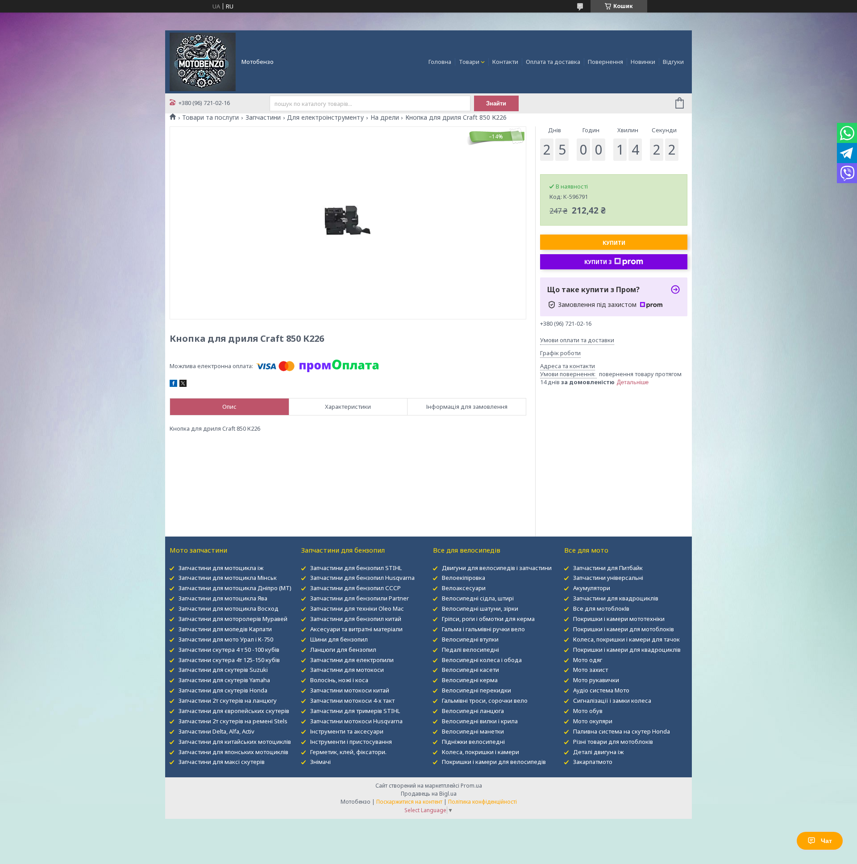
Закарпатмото (592, 762)
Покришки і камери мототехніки (619, 619)
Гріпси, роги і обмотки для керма (488, 619)
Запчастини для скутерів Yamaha (224, 680)
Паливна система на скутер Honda (621, 731)
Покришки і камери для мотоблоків (623, 629)
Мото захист (590, 670)
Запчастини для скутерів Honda (223, 690)
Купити (614, 243)
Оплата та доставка (553, 62)
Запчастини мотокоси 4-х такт (352, 700)
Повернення (605, 62)
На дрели (384, 117)
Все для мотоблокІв (601, 608)
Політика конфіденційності (482, 801)
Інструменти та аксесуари (346, 731)
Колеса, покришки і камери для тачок (626, 639)
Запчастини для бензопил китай (355, 619)
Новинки (643, 62)
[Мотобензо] (203, 61)
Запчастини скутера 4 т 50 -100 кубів (229, 650)
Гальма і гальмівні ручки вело (483, 629)
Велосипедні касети (470, 670)
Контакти (505, 62)
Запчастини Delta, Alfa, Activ (216, 731)
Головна (439, 62)
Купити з (598, 262)
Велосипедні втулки (470, 639)
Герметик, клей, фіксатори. (348, 752)
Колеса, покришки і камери (480, 752)
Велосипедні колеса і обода (482, 660)
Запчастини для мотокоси (347, 670)
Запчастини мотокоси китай (349, 690)
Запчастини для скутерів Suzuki (223, 670)
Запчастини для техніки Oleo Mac (357, 608)
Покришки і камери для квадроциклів (627, 650)
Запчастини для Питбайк (608, 568)
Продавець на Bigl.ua (429, 793)
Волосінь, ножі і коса (339, 680)
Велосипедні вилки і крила (480, 721)
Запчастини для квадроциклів (615, 598)
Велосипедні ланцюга (473, 711)
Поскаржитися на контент (409, 801)
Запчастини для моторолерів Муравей (233, 619)
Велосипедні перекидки (476, 690)
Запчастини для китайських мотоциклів (235, 742)
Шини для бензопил (339, 639)
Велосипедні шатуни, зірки (480, 608)
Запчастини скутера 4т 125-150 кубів (229, 660)
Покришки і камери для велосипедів (494, 762)
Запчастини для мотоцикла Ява (223, 598)
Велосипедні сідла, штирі (478, 598)
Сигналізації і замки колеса (612, 700)
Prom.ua (471, 785)
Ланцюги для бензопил (343, 650)
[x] (183, 385)
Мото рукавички (596, 680)
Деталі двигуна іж (598, 752)
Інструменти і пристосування (351, 742)
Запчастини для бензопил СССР (355, 588)
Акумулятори (591, 588)
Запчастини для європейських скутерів (234, 711)
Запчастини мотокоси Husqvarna (356, 721)
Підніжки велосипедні (473, 742)
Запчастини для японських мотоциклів (233, 752)
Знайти (496, 103)
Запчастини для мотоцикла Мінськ (228, 578)
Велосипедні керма (470, 680)
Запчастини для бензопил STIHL (356, 568)
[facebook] (173, 385)
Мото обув (588, 711)
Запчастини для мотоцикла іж (221, 568)
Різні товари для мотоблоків (613, 742)
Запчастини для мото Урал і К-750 (226, 639)
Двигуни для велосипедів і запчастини (497, 568)
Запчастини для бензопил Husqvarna (362, 578)
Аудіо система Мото (601, 690)
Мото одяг (587, 660)
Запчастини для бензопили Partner (359, 598)
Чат (826, 840)
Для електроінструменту (325, 117)
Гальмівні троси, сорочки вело (485, 700)
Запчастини (263, 117)
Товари (469, 62)
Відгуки (673, 62)
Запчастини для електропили (352, 660)
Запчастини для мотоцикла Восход (229, 608)
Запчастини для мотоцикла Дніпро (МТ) (235, 588)
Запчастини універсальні (608, 578)
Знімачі (320, 762)
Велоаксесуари (464, 588)
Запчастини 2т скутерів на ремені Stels (233, 721)
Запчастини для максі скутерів (222, 762)
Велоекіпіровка (463, 578)
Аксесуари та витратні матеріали (356, 629)
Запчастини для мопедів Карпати (225, 629)
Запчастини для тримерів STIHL (355, 711)
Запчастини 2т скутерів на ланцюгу (228, 700)
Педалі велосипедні (470, 650)
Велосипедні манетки (473, 731)
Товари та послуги (210, 117)
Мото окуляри (592, 721)
